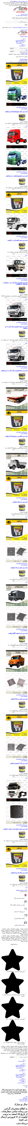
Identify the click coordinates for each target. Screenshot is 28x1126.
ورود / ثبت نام (21, 1082)
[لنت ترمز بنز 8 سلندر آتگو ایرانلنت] (16, 605)
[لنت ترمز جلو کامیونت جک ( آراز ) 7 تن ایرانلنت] (16, 365)
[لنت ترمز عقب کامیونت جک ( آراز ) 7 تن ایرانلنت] (16, 321)
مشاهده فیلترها (23, 59)
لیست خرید (19, 43)
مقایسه (23, 1081)
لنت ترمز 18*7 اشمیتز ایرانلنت (18, 763)
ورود (26, 24)
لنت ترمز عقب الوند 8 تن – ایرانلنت (17, 240)
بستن (26, 1086)
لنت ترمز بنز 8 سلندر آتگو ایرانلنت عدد (17, 645)
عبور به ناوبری (23, 1)
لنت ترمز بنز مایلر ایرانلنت (20, 502)
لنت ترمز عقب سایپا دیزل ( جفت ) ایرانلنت (15, 829)
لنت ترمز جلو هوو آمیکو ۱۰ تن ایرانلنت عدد (16, 187)
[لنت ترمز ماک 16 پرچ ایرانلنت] (16, 867)
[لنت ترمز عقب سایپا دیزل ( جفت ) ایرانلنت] (16, 801)
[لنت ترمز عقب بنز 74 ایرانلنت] (16, 540)
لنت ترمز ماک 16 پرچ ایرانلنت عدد (18, 884)
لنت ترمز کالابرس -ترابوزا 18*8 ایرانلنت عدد (15, 448)
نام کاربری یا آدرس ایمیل (19, 17)
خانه (26, 54)
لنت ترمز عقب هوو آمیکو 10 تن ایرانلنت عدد (15, 123)
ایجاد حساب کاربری (20, 15)
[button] (26, 126)
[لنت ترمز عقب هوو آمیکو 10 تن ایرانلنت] (16, 84)
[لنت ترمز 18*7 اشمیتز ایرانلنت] (16, 735)
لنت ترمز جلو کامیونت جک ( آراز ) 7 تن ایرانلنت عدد (14, 382)
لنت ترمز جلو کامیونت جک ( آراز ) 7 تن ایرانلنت (14, 370)
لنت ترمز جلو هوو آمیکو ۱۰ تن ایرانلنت (16, 176)
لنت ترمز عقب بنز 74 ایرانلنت (19, 567)
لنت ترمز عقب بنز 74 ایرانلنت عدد (18, 579)
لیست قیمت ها (23, 52)
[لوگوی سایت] (20, 12)
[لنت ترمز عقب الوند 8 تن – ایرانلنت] (16, 212)
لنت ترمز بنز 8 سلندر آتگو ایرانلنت (17, 633)
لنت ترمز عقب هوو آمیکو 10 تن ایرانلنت (16, 111)
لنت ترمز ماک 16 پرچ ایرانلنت (19, 872)
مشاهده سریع (24, 108)
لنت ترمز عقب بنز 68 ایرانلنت (19, 699)
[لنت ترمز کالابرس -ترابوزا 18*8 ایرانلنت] (16, 408)
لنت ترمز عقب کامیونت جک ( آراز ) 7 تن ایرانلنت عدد (13, 340)
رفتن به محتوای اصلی (15, 1)
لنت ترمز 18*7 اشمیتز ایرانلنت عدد (17, 775)
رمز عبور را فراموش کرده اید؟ (20, 27)
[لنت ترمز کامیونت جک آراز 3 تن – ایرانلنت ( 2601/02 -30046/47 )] (16, 277)
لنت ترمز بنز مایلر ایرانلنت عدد (18, 513)
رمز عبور (23, 22)
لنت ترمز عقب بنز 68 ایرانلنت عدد (18, 710)
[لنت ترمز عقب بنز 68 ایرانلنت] (16, 671)
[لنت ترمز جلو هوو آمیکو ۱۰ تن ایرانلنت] (16, 148)
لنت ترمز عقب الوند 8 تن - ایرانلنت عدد (16, 252)
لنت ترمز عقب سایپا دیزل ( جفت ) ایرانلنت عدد (14, 840)
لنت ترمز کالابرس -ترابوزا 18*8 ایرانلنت (16, 436)
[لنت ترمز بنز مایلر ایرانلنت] (16, 474)
